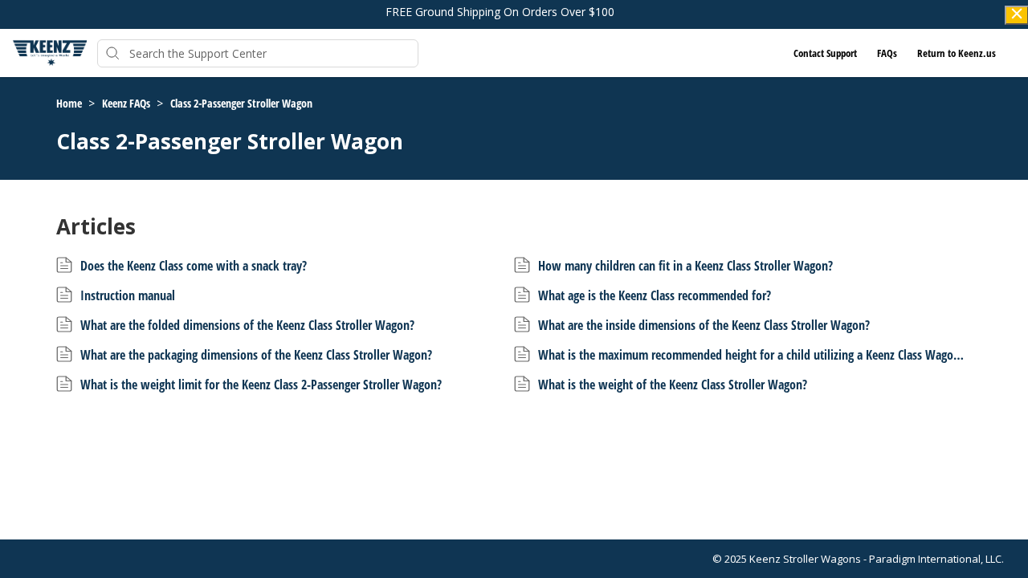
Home (70, 103)
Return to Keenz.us (956, 53)
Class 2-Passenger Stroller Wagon (241, 103)
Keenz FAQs (127, 103)
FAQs (887, 53)
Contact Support (825, 53)
